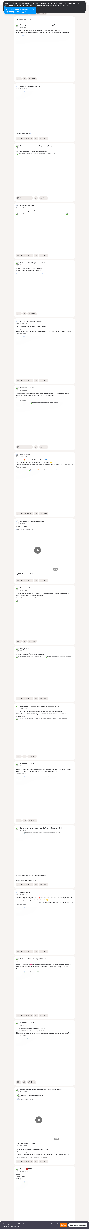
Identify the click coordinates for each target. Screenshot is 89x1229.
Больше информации (63, 5)
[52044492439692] (17, 147)
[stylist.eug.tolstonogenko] (17, 1090)
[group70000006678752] (17, 589)
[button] (19, 78)
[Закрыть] (33, 9)
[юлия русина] (17, 455)
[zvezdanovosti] (17, 707)
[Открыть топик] (44, 31)
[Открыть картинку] (41, 232)
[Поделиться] (24, 78)
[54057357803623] (17, 650)
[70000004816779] (17, 522)
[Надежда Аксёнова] (17, 389)
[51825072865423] (17, 829)
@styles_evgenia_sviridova (26, 1143)
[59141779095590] (17, 87)
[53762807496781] (17, 960)
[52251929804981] (17, 322)
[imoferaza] (17, 26)
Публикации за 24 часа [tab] (38, 13)
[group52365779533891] (17, 765)
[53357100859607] (17, 1170)
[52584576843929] (17, 206)
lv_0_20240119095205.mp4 (25, 574)
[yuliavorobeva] (17, 264)
